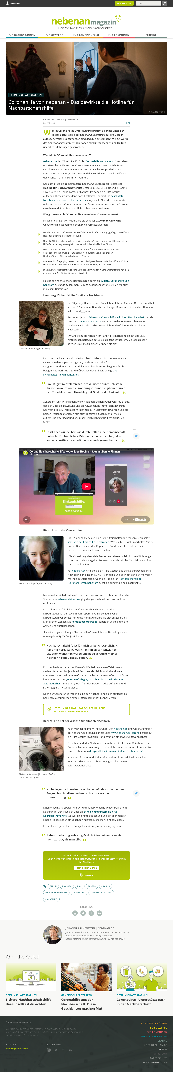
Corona (92, 886)
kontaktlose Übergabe (84, 621)
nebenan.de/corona (90, 321)
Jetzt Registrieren (86, 868)
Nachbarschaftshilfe (56, 892)
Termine (151, 35)
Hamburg (67, 886)
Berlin (53, 886)
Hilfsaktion (79, 892)
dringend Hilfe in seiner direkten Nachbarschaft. (116, 751)
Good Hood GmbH (155, 1062)
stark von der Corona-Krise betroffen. (89, 542)
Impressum (160, 1053)
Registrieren (124, 3)
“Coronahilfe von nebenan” (100, 161)
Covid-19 (105, 886)
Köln (79, 886)
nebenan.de (72, 119)
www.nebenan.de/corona (125, 732)
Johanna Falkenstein (53, 119)
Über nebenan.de (155, 1045)
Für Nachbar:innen (22, 35)
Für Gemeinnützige (86, 35)
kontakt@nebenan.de (17, 1048)
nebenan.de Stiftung (101, 892)
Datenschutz (158, 1058)
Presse (163, 1049)
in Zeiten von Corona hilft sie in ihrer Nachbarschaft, (115, 317)
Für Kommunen (118, 35)
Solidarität (51, 899)
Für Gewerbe (54, 35)
